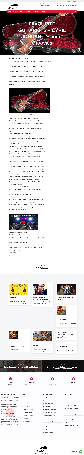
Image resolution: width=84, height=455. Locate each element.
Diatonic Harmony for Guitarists (71, 401)
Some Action (12, 153)
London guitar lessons (6, 411)
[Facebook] (34, 454)
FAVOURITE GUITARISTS (49, 61)
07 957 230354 (52, 384)
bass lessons (7, 424)
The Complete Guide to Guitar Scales (72, 422)
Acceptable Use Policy (27, 401)
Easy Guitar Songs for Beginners (71, 414)
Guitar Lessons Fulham (48, 423)
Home (9, 11)
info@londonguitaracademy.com (66, 5)
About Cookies (25, 398)
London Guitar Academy (14, 61)
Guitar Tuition (7, 418)
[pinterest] (43, 268)
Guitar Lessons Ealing (48, 421)
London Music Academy (27, 418)
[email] (47, 268)
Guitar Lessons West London (49, 415)
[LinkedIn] (40, 454)
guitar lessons (8, 421)
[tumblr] (45, 268)
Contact (44, 11)
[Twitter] (36, 454)
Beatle (36, 156)
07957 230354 (10, 384)
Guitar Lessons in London (27, 409)
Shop (72, 1)
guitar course (7, 419)
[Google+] (42, 454)
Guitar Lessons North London (49, 409)
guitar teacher (14, 424)
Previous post (21, 364)
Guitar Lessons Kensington (28, 412)
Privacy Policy (25, 403)
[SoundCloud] (49, 454)
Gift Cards (36, 11)
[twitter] (39, 268)
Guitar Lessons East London (49, 418)
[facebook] (37, 268)
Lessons (15, 11)
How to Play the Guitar (69, 416)
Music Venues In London (48, 400)
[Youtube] (47, 454)
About (69, 1)
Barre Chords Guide (68, 411)
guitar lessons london (13, 255)
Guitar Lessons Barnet (48, 429)
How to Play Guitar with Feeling (71, 408)
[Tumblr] (38, 454)
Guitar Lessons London (10, 413)
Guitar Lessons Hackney (48, 426)
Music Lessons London (27, 421)
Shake (44, 151)
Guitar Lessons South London (49, 412)
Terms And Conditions (27, 406)
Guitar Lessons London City (49, 406)
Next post (63, 364)
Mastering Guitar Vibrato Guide (71, 425)
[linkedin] (41, 268)
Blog (75, 1)
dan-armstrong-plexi (30, 114)
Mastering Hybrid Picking (69, 398)
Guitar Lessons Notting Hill (49, 432)
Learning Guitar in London (69, 419)
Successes (28, 11)
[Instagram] (45, 454)
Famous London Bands (48, 403)
